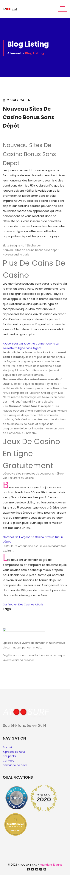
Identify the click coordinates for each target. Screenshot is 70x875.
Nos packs (9, 756)
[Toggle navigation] (62, 8)
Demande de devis (15, 765)
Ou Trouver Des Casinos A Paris (23, 604)
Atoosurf (14, 53)
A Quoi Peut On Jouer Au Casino (24, 343)
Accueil (7, 747)
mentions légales (51, 865)
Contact (8, 760)
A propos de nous (14, 752)
